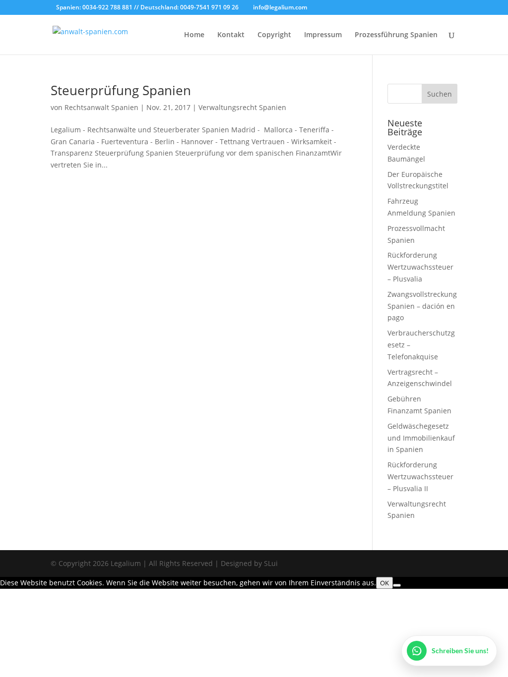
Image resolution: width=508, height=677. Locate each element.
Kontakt (231, 35)
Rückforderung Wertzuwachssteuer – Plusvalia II (420, 476)
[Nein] (397, 585)
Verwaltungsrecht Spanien (242, 107)
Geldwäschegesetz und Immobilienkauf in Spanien (421, 437)
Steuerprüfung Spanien (121, 90)
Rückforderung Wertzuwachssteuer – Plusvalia (420, 266)
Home (194, 35)
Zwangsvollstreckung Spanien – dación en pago (422, 306)
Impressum (323, 35)
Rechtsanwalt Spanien (101, 107)
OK (384, 582)
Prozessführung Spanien (396, 35)
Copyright (274, 35)
